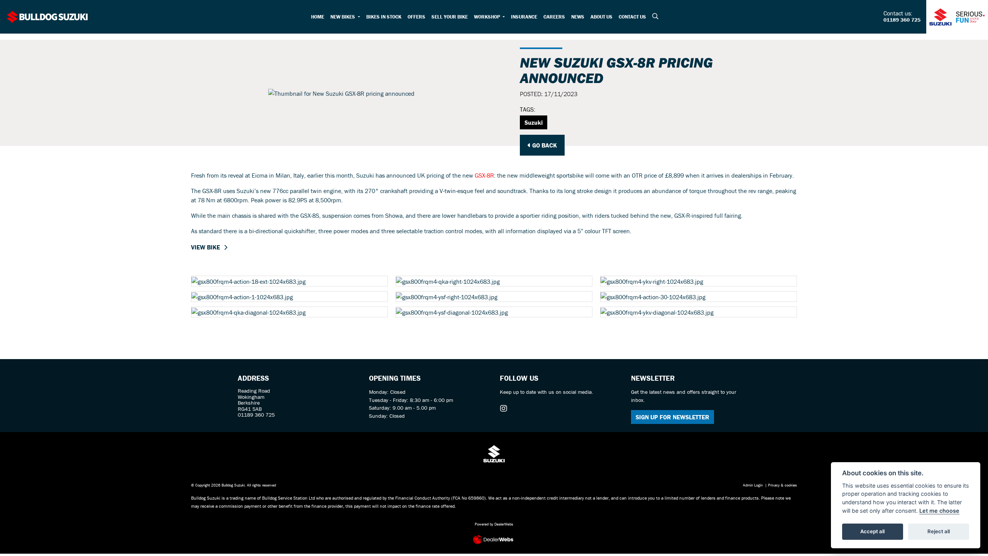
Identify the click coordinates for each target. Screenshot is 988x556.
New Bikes (343, 17)
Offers (416, 17)
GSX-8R (484, 175)
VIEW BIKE (205, 247)
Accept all (872, 531)
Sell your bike (449, 17)
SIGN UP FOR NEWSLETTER (672, 417)
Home (317, 17)
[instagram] (505, 408)
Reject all (938, 531)
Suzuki (533, 122)
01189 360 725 (901, 20)
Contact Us (632, 17)
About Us (601, 17)
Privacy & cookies (782, 485)
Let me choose (939, 510)
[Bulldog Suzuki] (47, 16)
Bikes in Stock (383, 17)
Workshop (487, 17)
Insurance (524, 17)
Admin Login (753, 485)
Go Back (544, 145)
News (577, 17)
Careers (554, 17)
